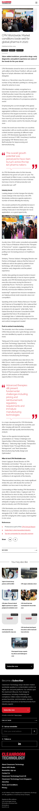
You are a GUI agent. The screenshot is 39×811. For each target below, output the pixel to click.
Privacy (4, 788)
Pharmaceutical (20, 50)
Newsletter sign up (9, 770)
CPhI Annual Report (28, 527)
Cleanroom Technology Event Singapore (17, 779)
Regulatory (34, 614)
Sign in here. (18, 715)
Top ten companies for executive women (19, 533)
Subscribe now (12, 666)
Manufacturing (5, 50)
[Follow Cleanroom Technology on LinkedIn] (19, 744)
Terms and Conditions (10, 785)
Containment (24, 638)
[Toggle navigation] (36, 2)
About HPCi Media (8, 767)
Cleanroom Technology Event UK (14, 776)
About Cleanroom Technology (13, 764)
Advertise (5, 782)
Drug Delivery (12, 50)
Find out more (6, 720)
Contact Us (6, 773)
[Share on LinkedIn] (10, 539)
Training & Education (13, 568)
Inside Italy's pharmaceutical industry (18, 530)
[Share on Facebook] (15, 539)
